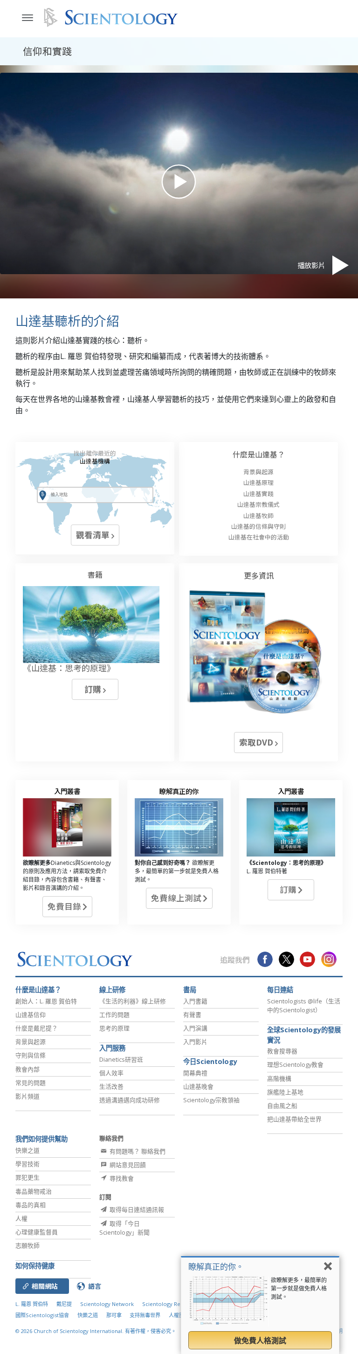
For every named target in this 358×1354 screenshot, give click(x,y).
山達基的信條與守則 (258, 526)
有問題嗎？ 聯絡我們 (136, 1151)
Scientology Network (107, 1303)
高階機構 (279, 1078)
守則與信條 (30, 1055)
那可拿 (114, 1315)
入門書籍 (195, 1001)
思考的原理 (114, 1028)
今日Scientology (210, 1061)
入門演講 (195, 1028)
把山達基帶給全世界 (294, 1119)
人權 (21, 1218)
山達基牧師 (258, 515)
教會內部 (27, 1069)
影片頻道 (27, 1096)
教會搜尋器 (282, 1051)
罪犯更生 (27, 1177)
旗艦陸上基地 (285, 1092)
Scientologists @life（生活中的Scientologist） (303, 1005)
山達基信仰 (30, 1014)
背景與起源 (258, 471)
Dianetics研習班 (121, 1059)
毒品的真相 (30, 1205)
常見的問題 (30, 1082)
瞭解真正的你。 (216, 1266)
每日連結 (280, 989)
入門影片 (195, 1041)
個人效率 (111, 1073)
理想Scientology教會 (295, 1064)
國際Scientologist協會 (42, 1315)
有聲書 (192, 1014)
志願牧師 (27, 1245)
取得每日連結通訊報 (136, 1209)
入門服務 (112, 1047)
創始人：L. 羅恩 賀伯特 (46, 1001)
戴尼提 (64, 1303)
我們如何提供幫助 (41, 1138)
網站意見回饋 (127, 1165)
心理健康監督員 (36, 1232)
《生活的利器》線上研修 (132, 1001)
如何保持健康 (35, 1265)
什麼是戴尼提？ (36, 1028)
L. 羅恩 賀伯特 (31, 1303)
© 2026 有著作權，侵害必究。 (95, 1330)
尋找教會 (121, 1178)
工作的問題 (114, 1014)
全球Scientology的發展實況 (304, 1034)
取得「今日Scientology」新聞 (124, 1228)
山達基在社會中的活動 (258, 536)
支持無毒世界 (145, 1315)
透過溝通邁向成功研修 (129, 1100)
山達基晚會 (198, 1086)
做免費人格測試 (260, 1340)
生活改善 (111, 1086)
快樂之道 (27, 1150)
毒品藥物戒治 (33, 1191)
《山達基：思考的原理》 (69, 668)
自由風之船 (282, 1105)
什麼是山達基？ (259, 454)
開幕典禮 (195, 1073)
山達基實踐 (258, 493)
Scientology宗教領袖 (211, 1100)
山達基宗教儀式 (258, 504)
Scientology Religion (168, 1303)
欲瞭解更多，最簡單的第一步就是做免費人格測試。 (299, 1288)
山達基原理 (258, 482)
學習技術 (27, 1164)
